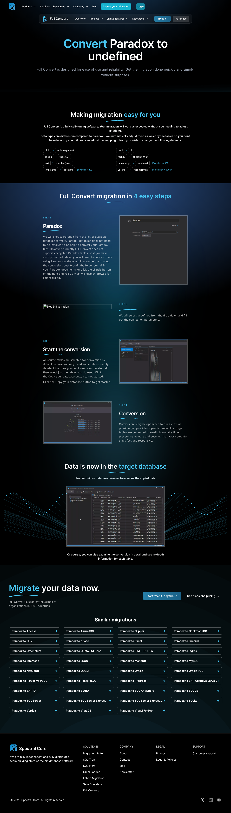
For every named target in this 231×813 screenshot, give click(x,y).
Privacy (161, 753)
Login (140, 6)
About (123, 753)
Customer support (204, 753)
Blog (94, 6)
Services (45, 6)
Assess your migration (116, 6)
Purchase (181, 18)
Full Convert (59, 18)
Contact (125, 759)
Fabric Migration (93, 778)
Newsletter (127, 772)
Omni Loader (91, 772)
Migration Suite (93, 753)
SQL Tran (89, 759)
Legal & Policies (166, 759)
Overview (80, 18)
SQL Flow (89, 765)
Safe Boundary (92, 784)
